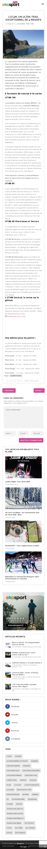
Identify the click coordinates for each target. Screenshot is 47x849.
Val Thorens (30, 828)
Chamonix (26, 766)
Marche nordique (13, 794)
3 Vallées (18, 756)
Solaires (10, 804)
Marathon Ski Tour (24, 790)
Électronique (20, 833)
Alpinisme (34, 761)
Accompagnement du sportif (17, 761)
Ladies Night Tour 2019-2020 (17, 481)
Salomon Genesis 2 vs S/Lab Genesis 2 (27, 663)
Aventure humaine (13, 766)
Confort (23, 780)
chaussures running (14, 775)
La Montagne (25, 689)
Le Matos (25, 665)
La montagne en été (31, 785)
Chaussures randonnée (31, 771)
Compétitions (15, 376)
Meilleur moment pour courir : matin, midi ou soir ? (24, 654)
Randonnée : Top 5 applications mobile (22, 546)
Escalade (33, 780)
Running (35, 677)
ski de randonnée (18, 799)
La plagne (10, 790)
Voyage (9, 833)
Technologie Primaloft (15, 818)
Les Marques (33, 665)
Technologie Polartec (15, 814)
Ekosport (20, 843)
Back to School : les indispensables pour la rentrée (26, 643)
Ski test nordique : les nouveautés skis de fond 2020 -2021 (22, 513)
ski (8, 799)
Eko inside (38, 647)
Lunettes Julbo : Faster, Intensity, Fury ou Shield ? (25, 674)
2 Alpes (9, 756)
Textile (9, 828)
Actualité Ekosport (28, 647)
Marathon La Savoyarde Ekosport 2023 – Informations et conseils (22, 578)
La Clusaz (17, 785)
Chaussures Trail (31, 775)
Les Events (21, 24)
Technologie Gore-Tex (15, 809)
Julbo (23, 677)
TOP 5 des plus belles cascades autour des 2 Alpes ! (24, 685)
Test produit (29, 823)
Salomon (15, 667)
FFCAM (9, 785)
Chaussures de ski (13, 771)
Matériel (26, 794)
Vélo (22, 679)
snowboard (32, 799)
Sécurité (19, 804)
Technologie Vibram (14, 823)
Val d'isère (18, 828)
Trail (27, 24)
